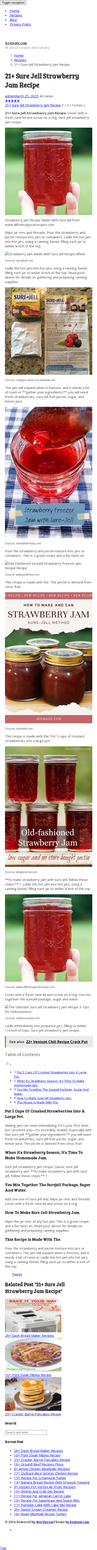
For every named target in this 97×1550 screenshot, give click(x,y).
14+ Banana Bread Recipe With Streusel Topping (52, 1482)
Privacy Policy (20, 24)
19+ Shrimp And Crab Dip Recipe (39, 1491)
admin (9, 96)
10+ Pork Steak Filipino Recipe (28, 1374)
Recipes (15, 15)
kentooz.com (79, 1522)
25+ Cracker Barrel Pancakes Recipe (33, 1414)
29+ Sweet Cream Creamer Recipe (41, 1509)
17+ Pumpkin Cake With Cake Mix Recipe (45, 1505)
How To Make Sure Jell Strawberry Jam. (44, 1098)
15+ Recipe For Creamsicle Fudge (40, 1477)
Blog (13, 19)
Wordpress (44, 1522)
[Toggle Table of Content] (8, 1064)
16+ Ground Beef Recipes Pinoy (39, 1464)
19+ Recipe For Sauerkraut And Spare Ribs (47, 1500)
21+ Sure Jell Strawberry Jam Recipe (33, 105)
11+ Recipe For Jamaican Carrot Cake (42, 1496)
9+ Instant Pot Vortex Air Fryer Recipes (45, 1486)
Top (3, 1547)
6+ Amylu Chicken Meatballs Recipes (42, 1468)
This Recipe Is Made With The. (37, 1102)
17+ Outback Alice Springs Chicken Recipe (46, 1473)
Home (14, 10)
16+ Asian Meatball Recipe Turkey (40, 1514)
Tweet (17, 1274)
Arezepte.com (16, 43)
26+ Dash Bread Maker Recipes (29, 1335)
